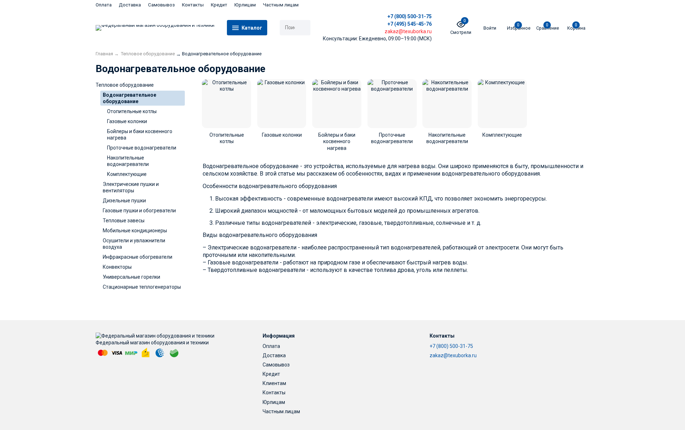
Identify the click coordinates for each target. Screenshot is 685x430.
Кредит (219, 4)
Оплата (104, 4)
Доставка (130, 4)
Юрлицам (245, 4)
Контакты (193, 4)
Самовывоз (161, 4)
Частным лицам (281, 4)
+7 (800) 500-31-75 (409, 16)
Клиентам (274, 383)
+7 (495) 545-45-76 (409, 24)
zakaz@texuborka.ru (453, 355)
